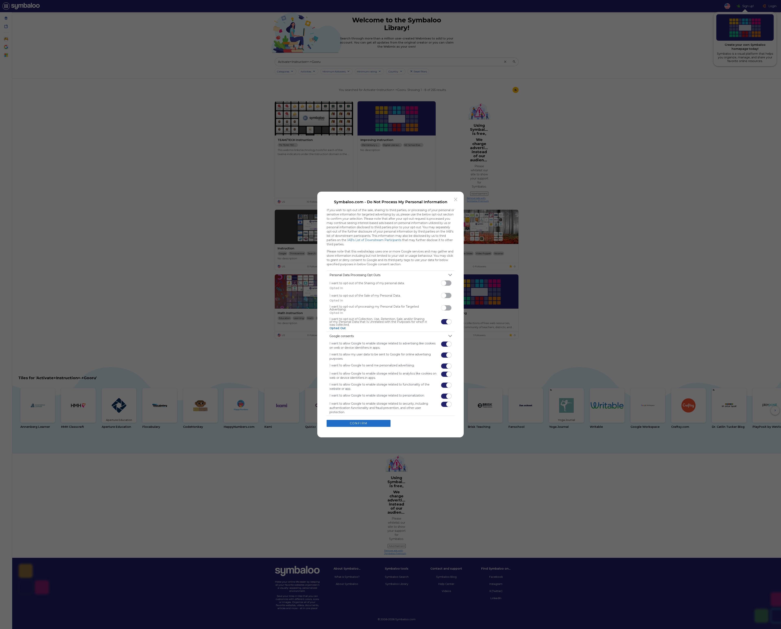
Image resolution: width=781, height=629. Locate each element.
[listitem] (390, 275)
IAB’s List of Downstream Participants (374, 240)
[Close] (456, 199)
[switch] (446, 283)
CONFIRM (359, 423)
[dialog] (390, 314)
